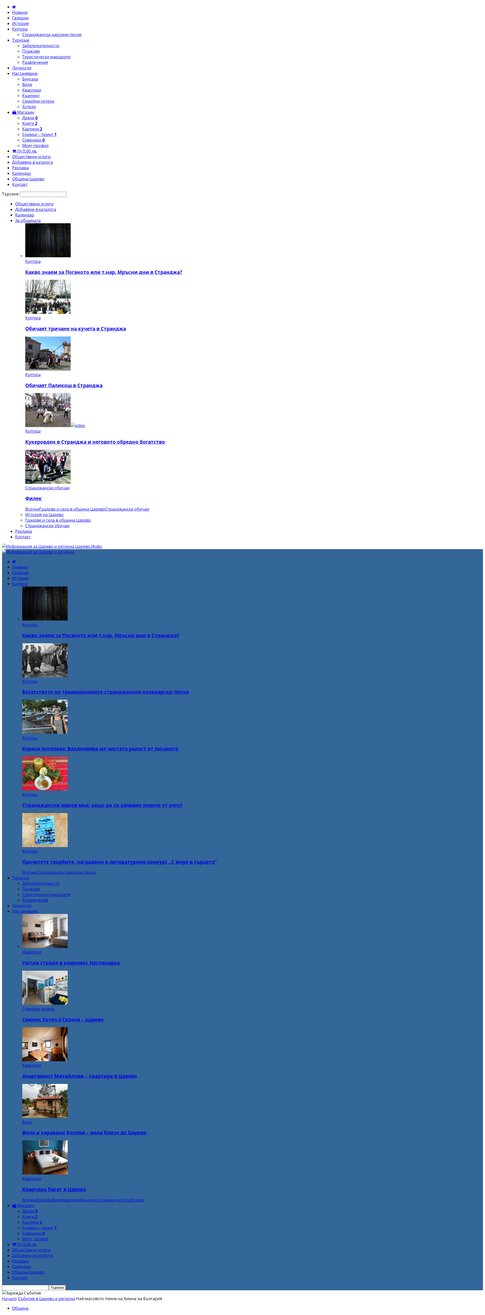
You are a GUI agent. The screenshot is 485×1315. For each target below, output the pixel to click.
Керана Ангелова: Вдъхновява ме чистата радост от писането (100, 748)
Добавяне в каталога (32, 162)
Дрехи (30, 118)
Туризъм (20, 40)
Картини (32, 129)
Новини (20, 12)
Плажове (31, 51)
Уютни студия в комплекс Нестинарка (71, 963)
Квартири (31, 90)
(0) (26, 151)
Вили (27, 84)
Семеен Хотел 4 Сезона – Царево (63, 1019)
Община (20, 1308)
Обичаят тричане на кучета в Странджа (75, 328)
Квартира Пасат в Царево (54, 1189)
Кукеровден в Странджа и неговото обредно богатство (95, 442)
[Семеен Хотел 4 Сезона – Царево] (45, 1003)
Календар (21, 173)
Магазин (25, 112)
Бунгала (30, 79)
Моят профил (35, 145)
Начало (9, 1298)
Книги (29, 123)
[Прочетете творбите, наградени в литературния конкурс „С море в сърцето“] (45, 845)
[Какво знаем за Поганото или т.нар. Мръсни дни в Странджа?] (48, 256)
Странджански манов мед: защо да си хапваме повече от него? (102, 805)
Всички (32, 509)
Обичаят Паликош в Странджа (64, 385)
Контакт (20, 184)
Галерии (20, 18)
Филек (33, 498)
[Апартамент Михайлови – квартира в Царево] (45, 1059)
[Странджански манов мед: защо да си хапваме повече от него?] (45, 789)
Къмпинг (31, 95)
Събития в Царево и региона (46, 1298)
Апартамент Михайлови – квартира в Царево (79, 1076)
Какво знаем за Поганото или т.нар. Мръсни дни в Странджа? (103, 272)
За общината (28, 220)
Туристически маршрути (46, 57)
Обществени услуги (31, 156)
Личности (21, 68)
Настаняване (25, 73)
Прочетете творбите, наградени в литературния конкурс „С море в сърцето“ (119, 862)
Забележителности (40, 45)
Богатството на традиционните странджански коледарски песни (105, 692)
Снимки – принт (39, 134)
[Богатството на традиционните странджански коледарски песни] (45, 676)
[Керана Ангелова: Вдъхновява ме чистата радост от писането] (45, 732)
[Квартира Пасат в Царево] (45, 1173)
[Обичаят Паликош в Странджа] (48, 369)
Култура (20, 29)
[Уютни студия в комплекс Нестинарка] (45, 946)
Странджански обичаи (47, 488)
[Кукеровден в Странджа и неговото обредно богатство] (55, 425)
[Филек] (48, 482)
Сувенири (33, 140)
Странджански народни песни (52, 34)
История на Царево (44, 514)
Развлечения (35, 62)
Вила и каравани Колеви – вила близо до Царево (84, 1132)
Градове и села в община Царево (72, 509)
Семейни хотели (38, 101)
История (20, 23)
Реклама (20, 168)
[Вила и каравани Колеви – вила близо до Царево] (45, 1116)
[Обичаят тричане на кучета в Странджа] (48, 312)
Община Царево (28, 179)
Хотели (29, 106)
